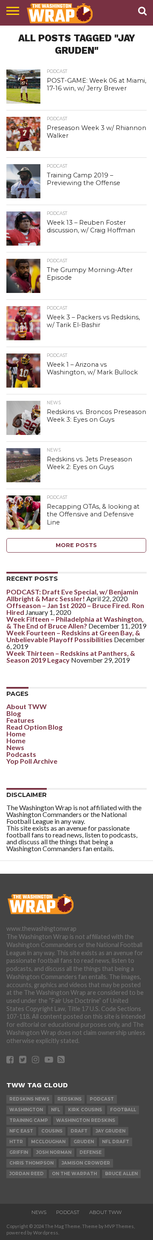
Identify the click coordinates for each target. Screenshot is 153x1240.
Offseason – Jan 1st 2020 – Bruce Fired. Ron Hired (75, 608)
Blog (13, 713)
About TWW (26, 706)
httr (16, 1141)
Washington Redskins (85, 1120)
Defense (90, 1152)
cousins (51, 1131)
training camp (28, 1120)
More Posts (76, 545)
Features (20, 720)
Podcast (102, 1099)
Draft (79, 1131)
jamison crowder (86, 1163)
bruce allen (121, 1173)
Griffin (18, 1152)
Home (16, 734)
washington (26, 1110)
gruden (84, 1141)
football (123, 1110)
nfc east (21, 1131)
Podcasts (21, 754)
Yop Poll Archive (31, 761)
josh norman (53, 1152)
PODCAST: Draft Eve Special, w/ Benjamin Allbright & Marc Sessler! (72, 595)
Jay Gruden (110, 1131)
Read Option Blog (34, 727)
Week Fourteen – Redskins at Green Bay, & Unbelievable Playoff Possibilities (73, 636)
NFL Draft (115, 1141)
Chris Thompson (31, 1163)
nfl (55, 1110)
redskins (69, 1099)
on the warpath (74, 1173)
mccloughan (48, 1141)
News (15, 747)
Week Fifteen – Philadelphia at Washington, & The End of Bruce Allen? (75, 622)
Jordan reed (26, 1173)
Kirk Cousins (85, 1110)
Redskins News (29, 1099)
